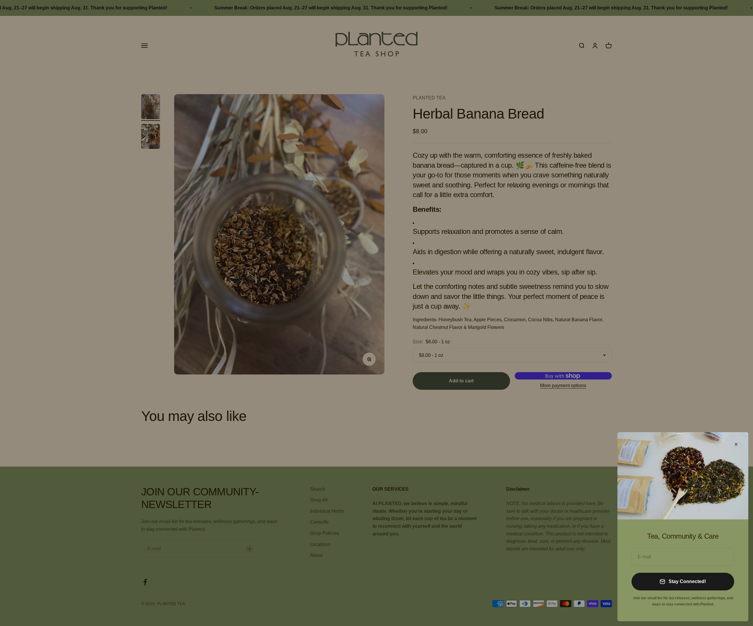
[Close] (736, 444)
